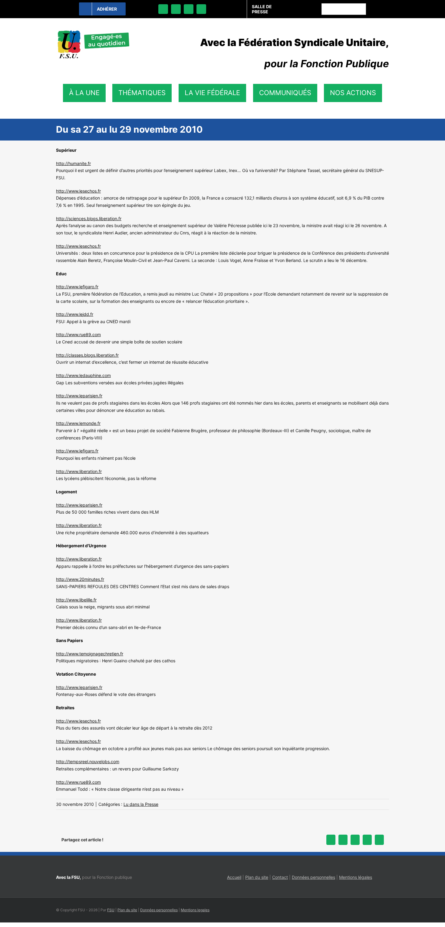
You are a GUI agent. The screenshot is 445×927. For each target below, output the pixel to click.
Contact (280, 877)
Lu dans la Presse (141, 804)
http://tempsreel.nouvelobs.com (87, 761)
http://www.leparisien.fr (79, 395)
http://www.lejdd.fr (74, 314)
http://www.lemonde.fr (78, 423)
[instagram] (188, 9)
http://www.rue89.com (78, 334)
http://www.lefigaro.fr (77, 286)
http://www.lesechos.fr (78, 191)
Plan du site (256, 877)
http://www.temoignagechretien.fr (89, 653)
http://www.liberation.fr (79, 471)
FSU (110, 910)
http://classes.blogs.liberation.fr (87, 355)
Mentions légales (355, 877)
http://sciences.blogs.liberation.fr (88, 218)
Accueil (234, 877)
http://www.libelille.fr (76, 599)
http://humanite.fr (73, 163)
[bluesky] (176, 9)
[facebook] (163, 9)
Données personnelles (313, 877)
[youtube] (201, 9)
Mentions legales (195, 910)
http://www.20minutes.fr (80, 579)
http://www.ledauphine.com (83, 375)
